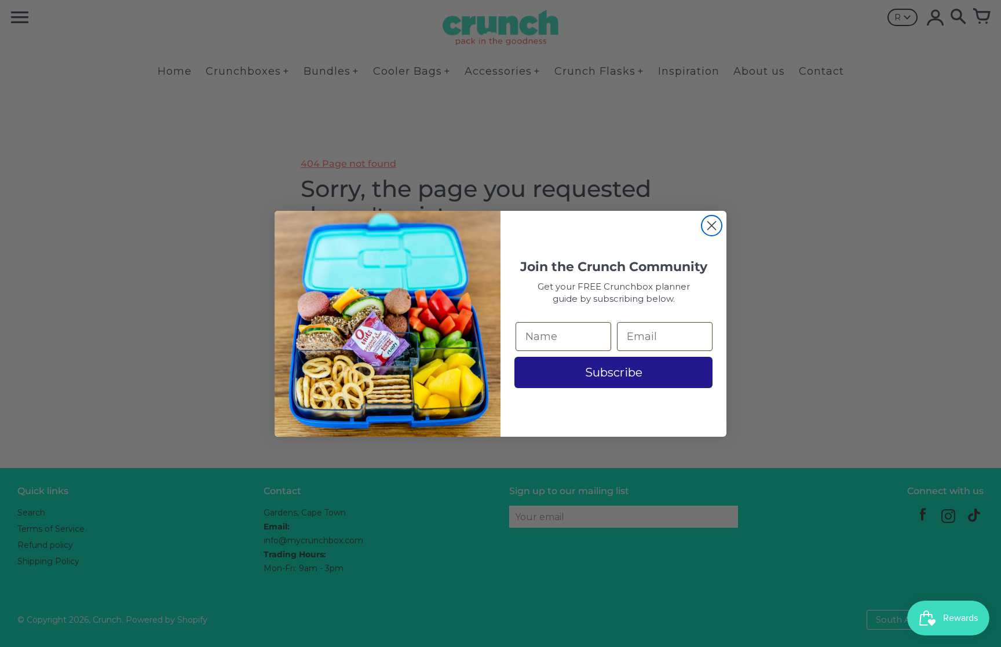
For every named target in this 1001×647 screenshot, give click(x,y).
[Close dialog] (712, 225)
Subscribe (613, 372)
